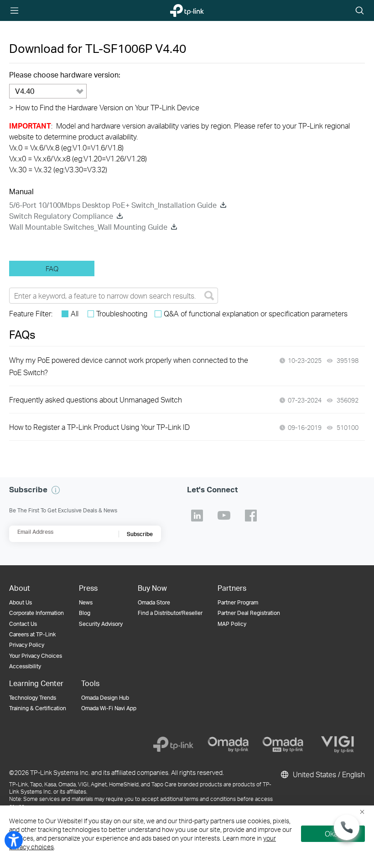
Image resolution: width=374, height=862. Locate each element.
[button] (55, 490)
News (86, 602)
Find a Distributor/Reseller (170, 612)
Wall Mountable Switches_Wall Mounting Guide (88, 227)
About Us (20, 602)
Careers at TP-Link (32, 634)
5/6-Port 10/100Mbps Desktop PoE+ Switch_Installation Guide (113, 205)
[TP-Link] (173, 744)
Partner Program (238, 602)
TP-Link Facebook (251, 516)
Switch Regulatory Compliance (61, 216)
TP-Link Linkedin (197, 516)
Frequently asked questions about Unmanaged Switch (95, 399)
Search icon (359, 11)
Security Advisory (101, 623)
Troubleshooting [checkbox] (121, 313)
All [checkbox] (74, 313)
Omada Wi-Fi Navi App (108, 708)
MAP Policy (232, 623)
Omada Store (154, 602)
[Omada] (228, 744)
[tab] (52, 268)
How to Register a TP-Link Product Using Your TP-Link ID (99, 427)
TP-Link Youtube (224, 516)
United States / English (328, 774)
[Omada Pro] (282, 744)
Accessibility (25, 666)
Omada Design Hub (105, 697)
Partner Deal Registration (249, 612)
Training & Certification (37, 708)
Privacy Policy (26, 644)
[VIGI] (337, 744)
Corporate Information (36, 612)
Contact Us (23, 623)
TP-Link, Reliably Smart (181, 11)
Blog (84, 612)
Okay (333, 833)
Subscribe (140, 534)
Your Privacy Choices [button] (35, 655)
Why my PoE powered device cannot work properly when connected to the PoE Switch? (128, 366)
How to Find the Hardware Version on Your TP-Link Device (104, 107)
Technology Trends (32, 697)
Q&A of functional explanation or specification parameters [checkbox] (256, 313)
